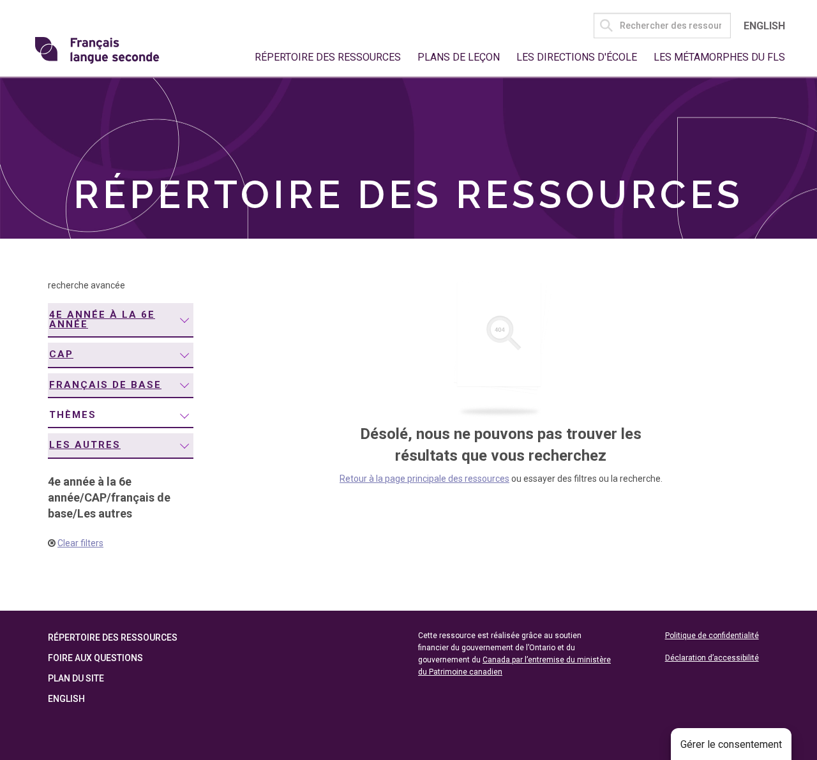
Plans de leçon (458, 57)
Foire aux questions (95, 658)
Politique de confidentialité (712, 635)
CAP (61, 354)
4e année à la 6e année (102, 319)
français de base (105, 385)
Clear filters (80, 543)
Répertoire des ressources (328, 57)
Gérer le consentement (731, 744)
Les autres (85, 445)
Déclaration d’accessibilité (712, 657)
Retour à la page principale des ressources (424, 478)
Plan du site (76, 678)
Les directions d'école (576, 57)
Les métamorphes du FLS (719, 57)
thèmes (72, 415)
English (764, 26)
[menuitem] (120, 320)
